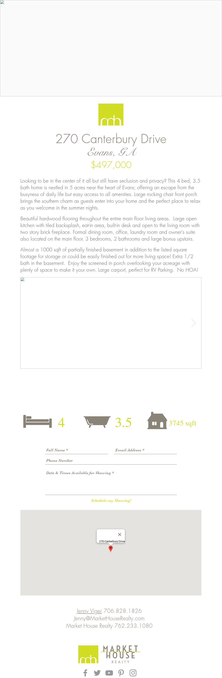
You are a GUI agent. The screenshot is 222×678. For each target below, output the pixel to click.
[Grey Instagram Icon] (133, 673)
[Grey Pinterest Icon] (121, 673)
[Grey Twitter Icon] (97, 673)
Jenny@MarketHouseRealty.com (109, 618)
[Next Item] (193, 323)
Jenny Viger (89, 611)
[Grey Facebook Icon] (85, 673)
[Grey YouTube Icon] (109, 673)
